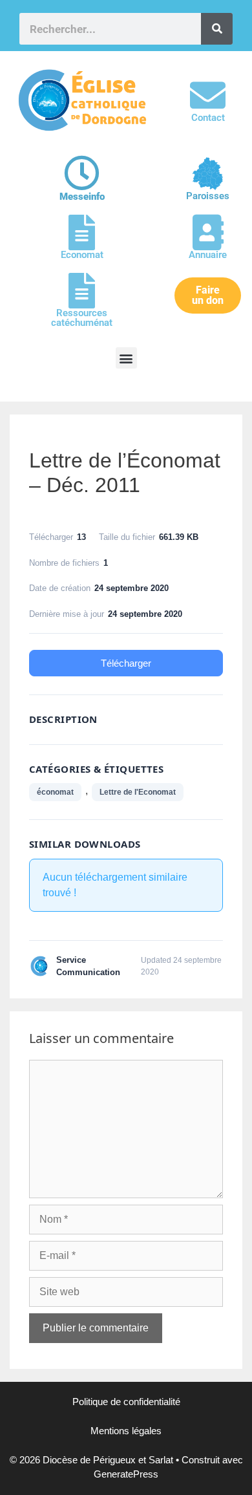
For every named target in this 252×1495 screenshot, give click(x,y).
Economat (82, 255)
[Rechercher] (217, 29)
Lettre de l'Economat (138, 792)
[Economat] (82, 232)
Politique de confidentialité (126, 1401)
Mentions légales (126, 1430)
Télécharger (126, 663)
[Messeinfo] (82, 173)
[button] (126, 358)
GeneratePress (126, 1473)
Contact (208, 118)
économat (55, 792)
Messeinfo (82, 196)
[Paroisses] (208, 173)
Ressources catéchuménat (81, 317)
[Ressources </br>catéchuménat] (82, 290)
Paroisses (207, 196)
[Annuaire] (208, 232)
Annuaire (208, 255)
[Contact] (208, 95)
